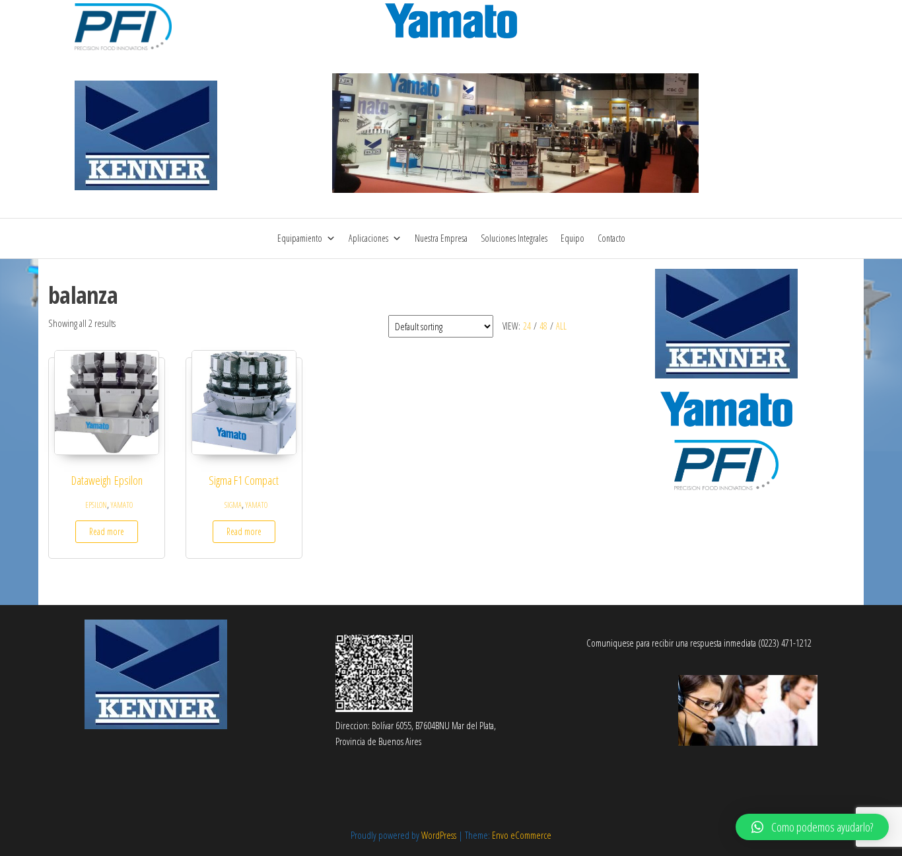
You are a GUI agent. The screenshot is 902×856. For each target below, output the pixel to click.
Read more (106, 531)
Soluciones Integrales (514, 238)
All (561, 326)
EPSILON (96, 505)
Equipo (572, 238)
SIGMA (233, 505)
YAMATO (122, 505)
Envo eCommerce (521, 834)
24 (527, 326)
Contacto (611, 238)
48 (543, 326)
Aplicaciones (368, 238)
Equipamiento (299, 238)
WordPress (438, 834)
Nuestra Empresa (441, 238)
